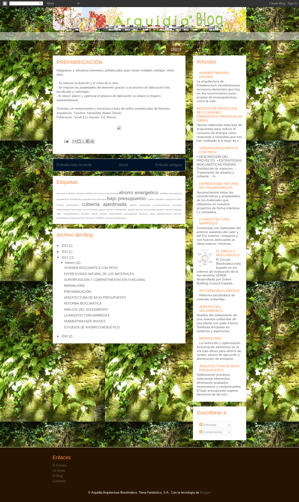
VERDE (100, 218)
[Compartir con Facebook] (87, 141)
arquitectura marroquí (94, 199)
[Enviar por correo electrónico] (74, 141)
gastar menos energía (169, 209)
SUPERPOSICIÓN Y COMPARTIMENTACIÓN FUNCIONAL (105, 280)
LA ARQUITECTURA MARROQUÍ (86, 315)
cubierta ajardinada (104, 204)
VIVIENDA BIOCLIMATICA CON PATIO (91, 268)
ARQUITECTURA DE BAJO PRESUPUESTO (95, 297)
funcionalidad (90, 209)
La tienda (59, 470)
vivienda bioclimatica (116, 218)
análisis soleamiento (171, 193)
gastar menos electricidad (142, 209)
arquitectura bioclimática (69, 199)
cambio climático (156, 199)
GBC (59, 213)
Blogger (205, 492)
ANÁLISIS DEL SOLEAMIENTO (86, 309)
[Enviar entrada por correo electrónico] (66, 141)
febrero (70, 262)
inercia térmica (99, 213)
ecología (177, 205)
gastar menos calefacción (113, 209)
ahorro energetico (138, 192)
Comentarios (212, 432)
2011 (65, 257)
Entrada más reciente (74, 165)
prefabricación (164, 213)
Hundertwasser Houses (76, 213)
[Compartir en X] (83, 141)
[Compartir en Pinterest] (92, 141)
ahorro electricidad (108, 193)
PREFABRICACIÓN (77, 292)
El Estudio (60, 465)
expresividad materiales (69, 209)
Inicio (62, 36)
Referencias (86, 36)
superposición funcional (82, 218)
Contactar (59, 481)
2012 (65, 251)
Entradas (209, 425)
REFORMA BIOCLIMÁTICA (83, 303)
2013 (65, 245)
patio (152, 213)
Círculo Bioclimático (68, 205)
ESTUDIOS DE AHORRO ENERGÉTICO (92, 327)
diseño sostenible (140, 205)
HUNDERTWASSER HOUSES (85, 321)
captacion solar (173, 199)
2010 (65, 336)
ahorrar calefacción (87, 193)
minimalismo (115, 213)
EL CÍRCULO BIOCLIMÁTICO (228, 253)
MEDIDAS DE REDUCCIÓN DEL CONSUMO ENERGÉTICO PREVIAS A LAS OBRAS (219, 114)
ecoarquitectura (161, 205)
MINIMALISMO (74, 285)
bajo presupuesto (126, 198)
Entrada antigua (168, 165)
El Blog (57, 476)
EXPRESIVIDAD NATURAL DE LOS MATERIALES (99, 274)
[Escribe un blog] (79, 141)
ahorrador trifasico (66, 193)
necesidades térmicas (136, 213)
